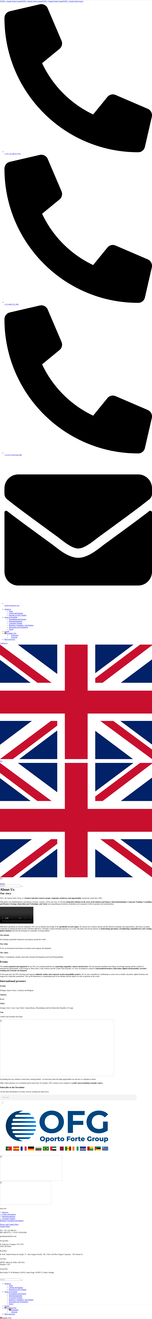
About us (7, 609)
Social (11, 629)
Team (11, 611)
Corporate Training (15, 623)
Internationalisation (15, 621)
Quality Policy (5, 1226)
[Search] (22, 886)
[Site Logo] (41, 1)
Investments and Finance (17, 619)
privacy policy (13, 1105)
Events (6, 631)
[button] (76, 821)
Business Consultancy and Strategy (21, 625)
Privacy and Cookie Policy (9, 1224)
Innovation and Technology (18, 627)
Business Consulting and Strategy (12, 1221)
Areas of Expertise (10, 617)
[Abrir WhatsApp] (146, 1313)
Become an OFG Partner (17, 615)
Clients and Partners (16, 613)
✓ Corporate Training (7, 1219)
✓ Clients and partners (8, 1214)
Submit (145, 1097)
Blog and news (9, 639)
